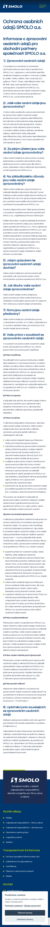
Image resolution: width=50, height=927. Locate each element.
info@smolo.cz (14, 891)
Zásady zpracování (32, 906)
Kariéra (9, 842)
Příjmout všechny (25, 913)
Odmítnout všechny (25, 919)
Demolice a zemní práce (17, 832)
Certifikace (11, 866)
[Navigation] (43, 6)
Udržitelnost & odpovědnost (19, 862)
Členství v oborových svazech (20, 871)
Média (9, 876)
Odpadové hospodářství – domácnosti (24, 828)
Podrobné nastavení (14, 906)
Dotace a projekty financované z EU (23, 857)
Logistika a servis (14, 837)
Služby (9, 818)
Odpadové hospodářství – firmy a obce (24, 823)
